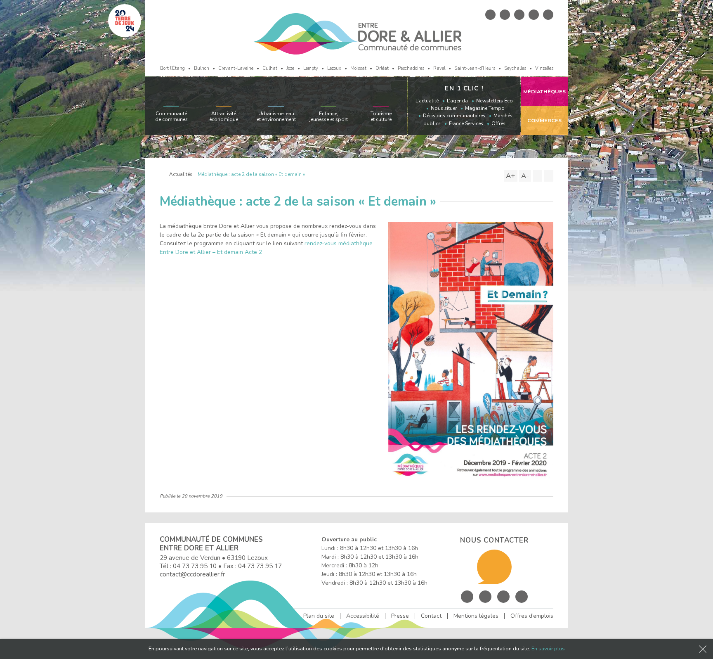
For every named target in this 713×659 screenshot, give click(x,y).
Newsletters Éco (494, 100)
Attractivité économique (223, 116)
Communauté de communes (171, 116)
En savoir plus (548, 648)
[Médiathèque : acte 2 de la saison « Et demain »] (470, 349)
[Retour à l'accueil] (162, 174)
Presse (400, 616)
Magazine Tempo (485, 108)
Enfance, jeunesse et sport (328, 116)
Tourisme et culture (381, 116)
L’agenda (457, 100)
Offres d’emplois (531, 616)
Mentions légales (475, 616)
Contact (431, 616)
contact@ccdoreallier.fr (192, 574)
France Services (466, 123)
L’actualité (427, 100)
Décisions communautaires (454, 115)
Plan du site (318, 616)
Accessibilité (362, 616)
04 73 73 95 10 (195, 566)
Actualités (180, 174)
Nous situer (444, 108)
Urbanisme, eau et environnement (276, 116)
